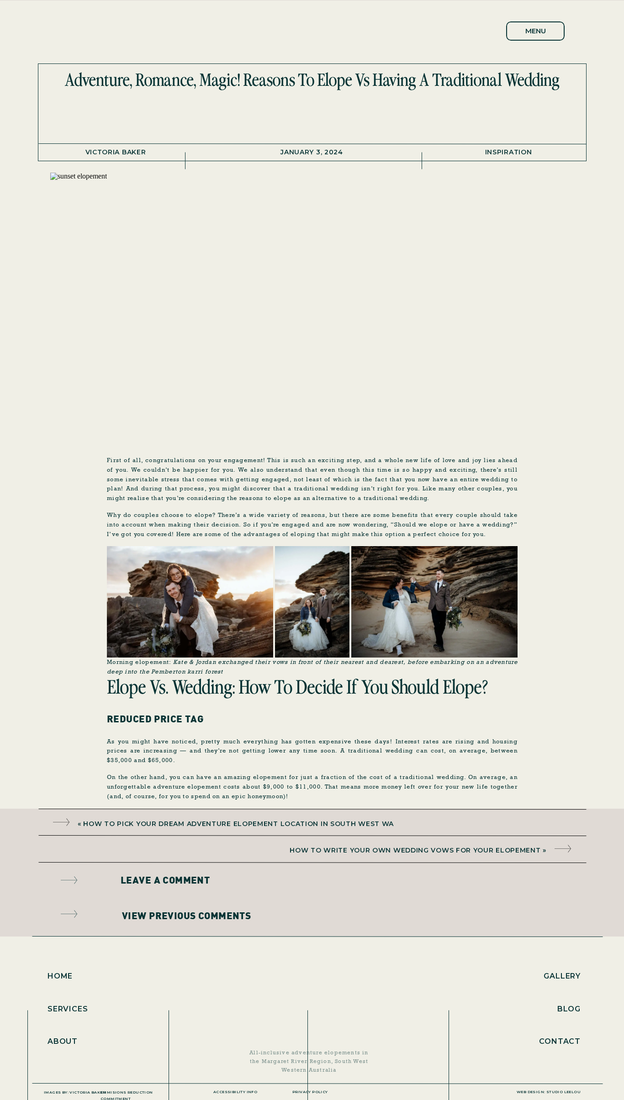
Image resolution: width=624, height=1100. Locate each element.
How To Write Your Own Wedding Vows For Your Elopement (415, 850)
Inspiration (508, 152)
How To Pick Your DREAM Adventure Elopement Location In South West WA (238, 824)
